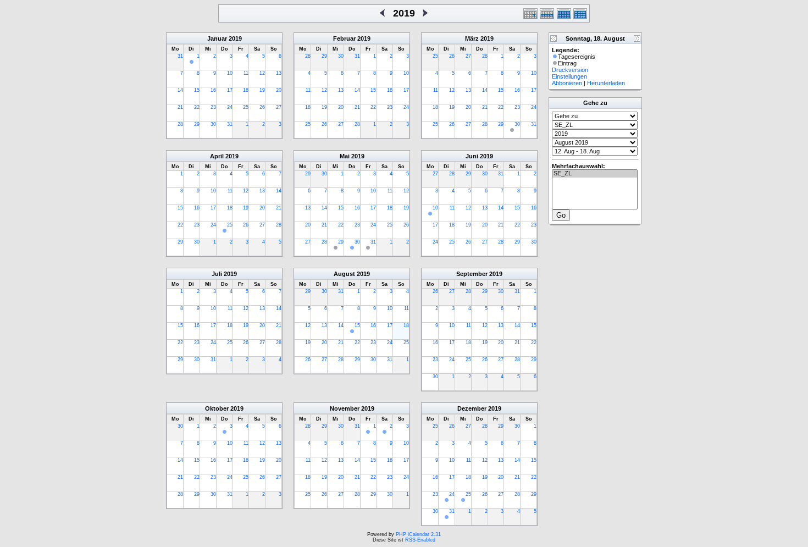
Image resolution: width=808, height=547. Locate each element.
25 (245, 107)
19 (262, 90)
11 (245, 73)
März (472, 38)
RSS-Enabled (420, 540)
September (472, 273)
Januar (217, 38)
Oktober (217, 408)
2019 (235, 38)
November (344, 408)
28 (180, 124)
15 (197, 90)
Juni (472, 156)
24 (230, 107)
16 (213, 90)
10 (230, 73)
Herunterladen (606, 83)
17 (230, 90)
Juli (217, 273)
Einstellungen (569, 76)
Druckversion (570, 70)
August (344, 273)
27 (278, 107)
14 (180, 90)
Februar (344, 38)
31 (180, 56)
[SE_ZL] (594, 174)
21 (180, 107)
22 (197, 107)
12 (262, 73)
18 (245, 90)
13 (278, 73)
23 (213, 107)
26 (262, 107)
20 (278, 90)
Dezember (471, 408)
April (217, 156)
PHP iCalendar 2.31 (418, 534)
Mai (345, 156)
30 (213, 124)
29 (197, 124)
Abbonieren (567, 83)
